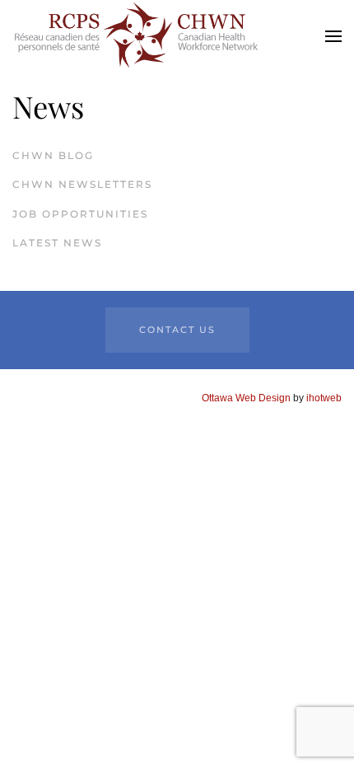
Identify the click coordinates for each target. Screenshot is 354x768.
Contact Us (177, 329)
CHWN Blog (53, 155)
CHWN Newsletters (82, 184)
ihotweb (324, 398)
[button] (333, 36)
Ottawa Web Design (246, 398)
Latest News (57, 242)
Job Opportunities (80, 214)
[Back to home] (135, 36)
